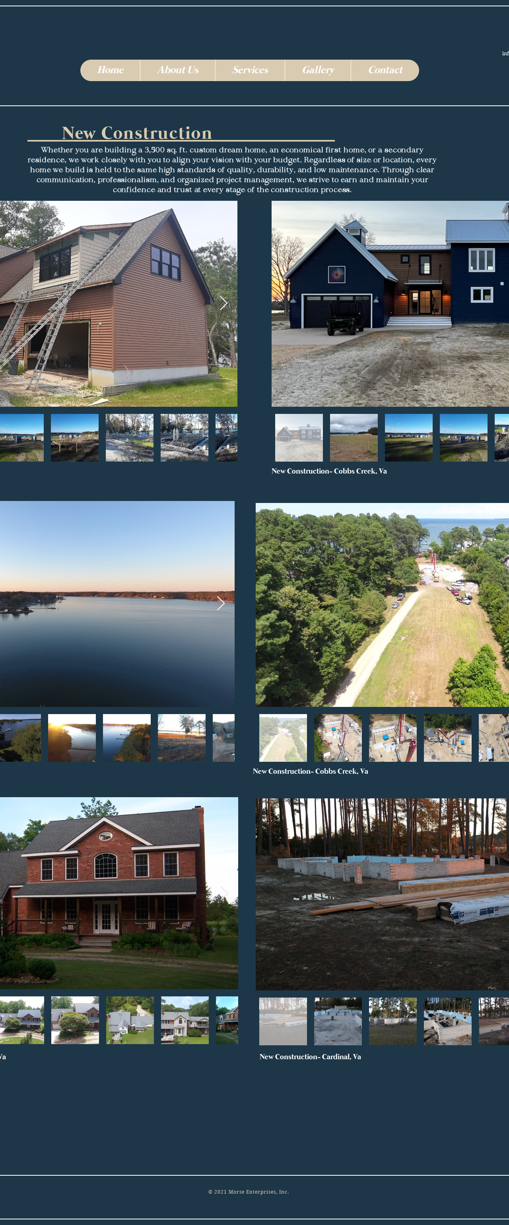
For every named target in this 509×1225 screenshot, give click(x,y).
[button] (177, 70)
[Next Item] (223, 303)
